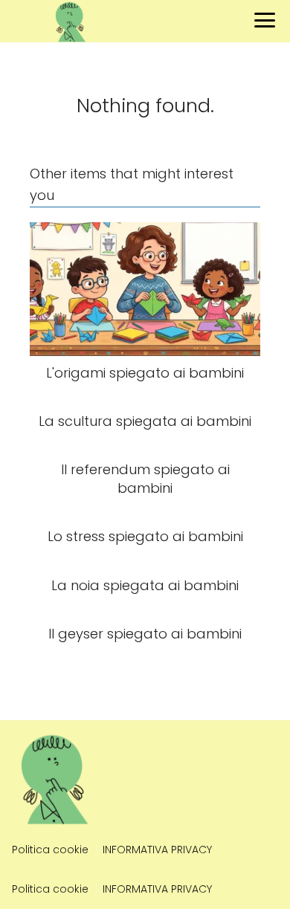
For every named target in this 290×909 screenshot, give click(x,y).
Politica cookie (50, 849)
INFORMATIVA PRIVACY (157, 849)
